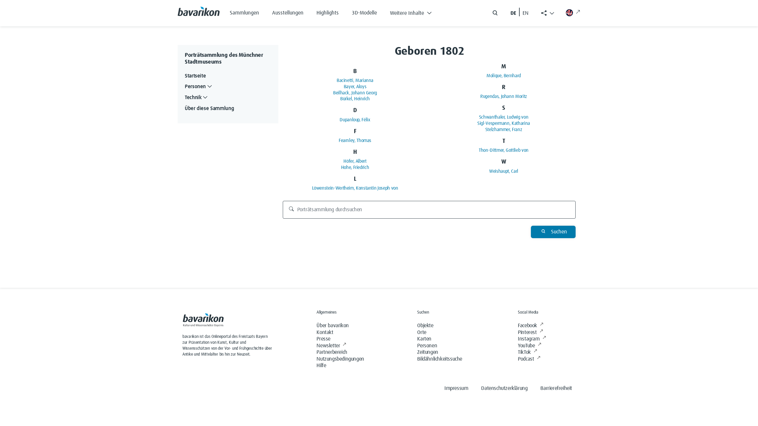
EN (526, 13)
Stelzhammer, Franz (503, 129)
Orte (421, 332)
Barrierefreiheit (556, 388)
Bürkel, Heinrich (355, 98)
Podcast (526, 359)
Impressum (456, 388)
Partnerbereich (332, 352)
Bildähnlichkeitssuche (439, 359)
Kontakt (325, 332)
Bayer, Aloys (355, 86)
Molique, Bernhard (503, 75)
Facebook (527, 325)
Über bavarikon (333, 325)
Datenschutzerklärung (504, 388)
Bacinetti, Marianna (355, 80)
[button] (415, 12)
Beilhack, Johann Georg (355, 93)
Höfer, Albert (354, 161)
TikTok (524, 352)
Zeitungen (427, 352)
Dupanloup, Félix (355, 119)
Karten (424, 339)
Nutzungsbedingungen (340, 359)
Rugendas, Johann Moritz (503, 96)
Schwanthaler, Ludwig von (503, 117)
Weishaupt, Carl (503, 171)
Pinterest (527, 332)
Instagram (528, 339)
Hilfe (321, 365)
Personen (427, 345)
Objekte (425, 325)
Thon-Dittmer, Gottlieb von (504, 150)
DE (513, 13)
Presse (323, 339)
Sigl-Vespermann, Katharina (503, 123)
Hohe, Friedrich (355, 167)
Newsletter (328, 345)
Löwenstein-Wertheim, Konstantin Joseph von (355, 188)
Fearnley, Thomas (355, 140)
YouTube (526, 345)
